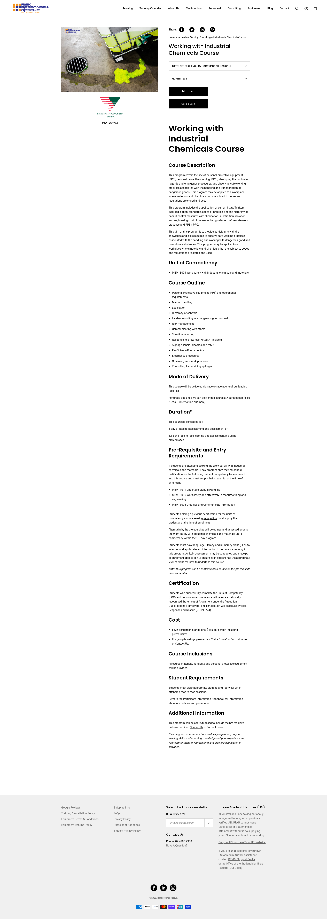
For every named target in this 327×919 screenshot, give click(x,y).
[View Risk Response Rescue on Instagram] (173, 887)
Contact (284, 8)
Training (128, 8)
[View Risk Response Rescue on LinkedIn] (163, 887)
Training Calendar (150, 8)
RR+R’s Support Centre (241, 859)
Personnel (214, 8)
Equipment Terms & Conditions (79, 819)
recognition (210, 518)
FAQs (117, 813)
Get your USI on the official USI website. (242, 842)
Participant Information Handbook (203, 699)
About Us (173, 8)
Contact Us (181, 643)
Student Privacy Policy (127, 830)
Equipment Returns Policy (76, 825)
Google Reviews (70, 807)
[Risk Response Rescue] (31, 8)
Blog (270, 8)
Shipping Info (122, 807)
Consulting (234, 8)
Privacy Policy (122, 819)
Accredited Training (188, 37)
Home (172, 37)
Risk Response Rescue (167, 898)
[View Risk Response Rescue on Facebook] (154, 887)
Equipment (254, 8)
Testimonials (194, 8)
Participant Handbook (127, 825)
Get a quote (188, 103)
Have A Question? (176, 845)
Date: (201, 66)
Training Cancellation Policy (78, 813)
